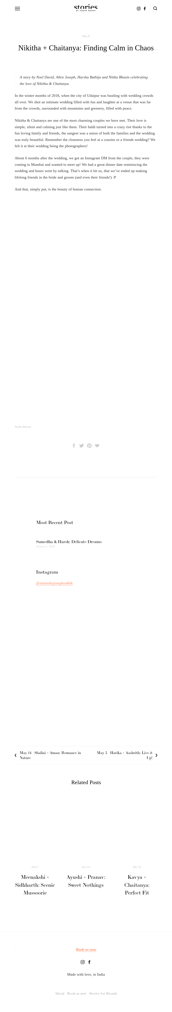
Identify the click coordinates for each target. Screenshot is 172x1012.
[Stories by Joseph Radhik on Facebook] (89, 962)
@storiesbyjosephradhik (54, 583)
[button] (32, 211)
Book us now (86, 949)
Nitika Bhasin (23, 426)
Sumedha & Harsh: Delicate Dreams (69, 541)
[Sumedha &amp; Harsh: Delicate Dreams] (69, 534)
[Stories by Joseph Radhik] (83, 962)
